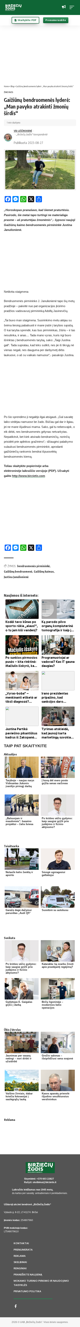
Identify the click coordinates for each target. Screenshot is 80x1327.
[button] (73, 7)
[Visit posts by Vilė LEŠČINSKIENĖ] (8, 137)
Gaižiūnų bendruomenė (18, 571)
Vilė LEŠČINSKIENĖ (23, 130)
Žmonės (8, 92)
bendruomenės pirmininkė (33, 566)
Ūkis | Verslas (12, 1029)
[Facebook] (16, 1306)
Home (6, 86)
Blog (12, 86)
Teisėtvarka (11, 846)
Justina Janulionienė (16, 577)
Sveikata (9, 938)
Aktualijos (10, 754)
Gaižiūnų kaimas (44, 571)
